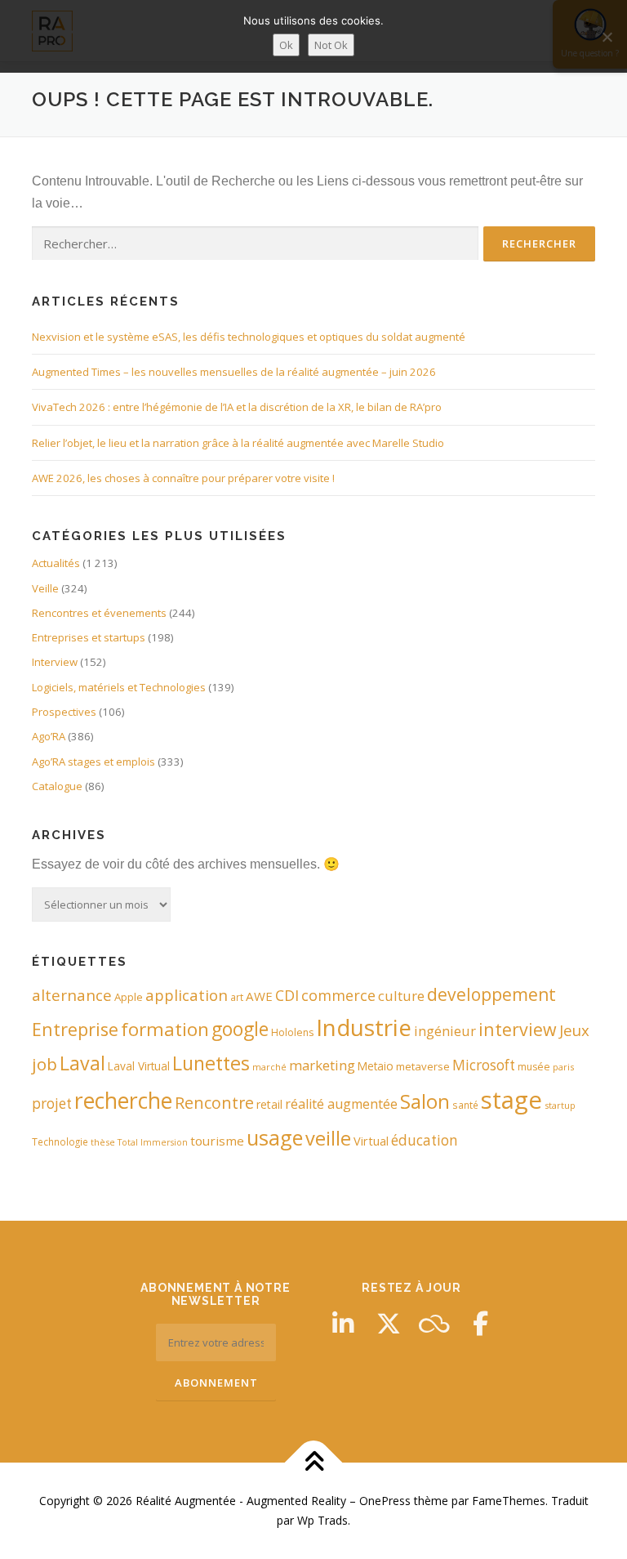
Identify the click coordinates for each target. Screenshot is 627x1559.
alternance (72, 995)
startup (560, 1105)
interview (517, 1029)
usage (275, 1137)
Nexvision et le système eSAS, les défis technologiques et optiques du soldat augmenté (248, 336)
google (240, 1029)
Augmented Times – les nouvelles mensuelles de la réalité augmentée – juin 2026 (234, 371)
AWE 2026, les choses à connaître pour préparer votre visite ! (183, 478)
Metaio (376, 1066)
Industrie (363, 1027)
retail (269, 1104)
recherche (123, 1100)
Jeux (574, 1030)
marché (269, 1067)
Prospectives (64, 711)
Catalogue (57, 786)
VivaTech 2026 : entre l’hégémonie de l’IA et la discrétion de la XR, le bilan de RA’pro (237, 407)
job (44, 1063)
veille (328, 1138)
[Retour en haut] (314, 1463)
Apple (128, 996)
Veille (45, 588)
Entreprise (75, 1029)
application (186, 995)
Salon (425, 1101)
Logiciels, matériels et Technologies (119, 687)
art (236, 996)
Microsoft (483, 1065)
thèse (103, 1142)
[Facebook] (480, 1323)
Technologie (60, 1141)
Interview (55, 661)
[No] (606, 37)
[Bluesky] (434, 1323)
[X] (388, 1323)
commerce (338, 995)
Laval (82, 1063)
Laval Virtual (139, 1066)
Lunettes (211, 1063)
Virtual (371, 1141)
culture (401, 995)
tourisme (217, 1140)
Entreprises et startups (88, 637)
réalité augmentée (341, 1104)
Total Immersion (153, 1142)
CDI (287, 995)
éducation (424, 1140)
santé (465, 1104)
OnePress (385, 1500)
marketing (322, 1065)
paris (563, 1067)
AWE (259, 996)
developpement (491, 994)
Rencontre (214, 1103)
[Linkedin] (343, 1323)
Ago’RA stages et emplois (93, 761)
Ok (286, 45)
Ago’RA (48, 736)
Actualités (56, 563)
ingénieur (445, 1030)
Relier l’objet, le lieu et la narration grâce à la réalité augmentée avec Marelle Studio (238, 443)
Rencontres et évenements (99, 612)
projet (52, 1103)
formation (165, 1029)
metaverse (423, 1066)
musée (534, 1067)
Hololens (292, 1032)
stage (511, 1099)
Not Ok (331, 45)
